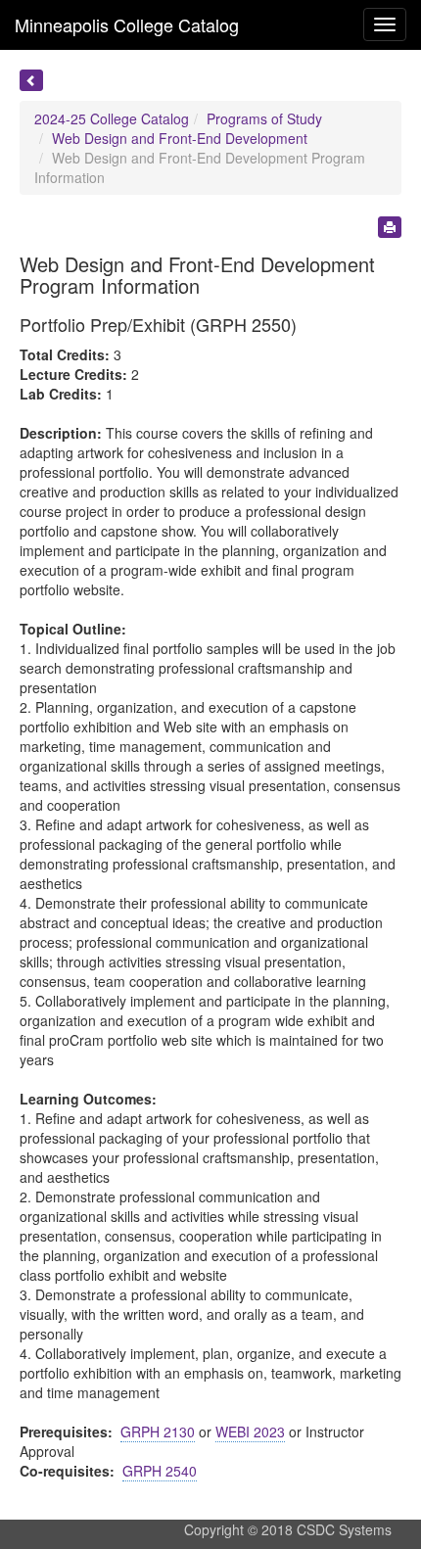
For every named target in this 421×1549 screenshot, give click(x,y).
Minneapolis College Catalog (127, 24)
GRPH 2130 (157, 1431)
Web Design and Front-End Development (179, 138)
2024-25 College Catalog (111, 118)
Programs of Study (264, 118)
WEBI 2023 (250, 1431)
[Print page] (389, 227)
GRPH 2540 (159, 1470)
